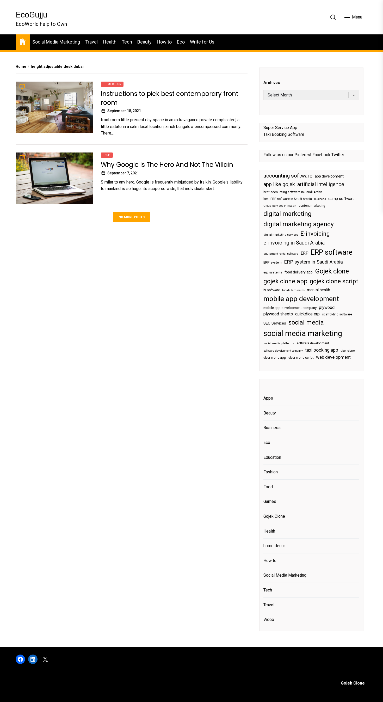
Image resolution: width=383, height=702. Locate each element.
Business (272, 427)
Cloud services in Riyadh (279, 205)
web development (333, 357)
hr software (271, 290)
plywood (327, 307)
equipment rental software (280, 253)
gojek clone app (285, 281)
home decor (112, 84)
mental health (318, 290)
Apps (268, 398)
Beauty (144, 42)
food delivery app (299, 272)
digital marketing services (280, 234)
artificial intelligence (320, 184)
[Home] (23, 41)
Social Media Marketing (56, 42)
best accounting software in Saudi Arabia (293, 192)
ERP (304, 253)
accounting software (287, 176)
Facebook (321, 154)
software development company (283, 350)
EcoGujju (31, 15)
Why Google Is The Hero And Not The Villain (167, 164)
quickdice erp (307, 314)
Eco (181, 42)
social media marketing (302, 333)
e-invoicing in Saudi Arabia (294, 243)
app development (329, 176)
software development (312, 343)
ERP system (272, 262)
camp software (341, 199)
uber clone (348, 350)
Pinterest (302, 154)
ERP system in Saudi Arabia (313, 262)
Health (109, 42)
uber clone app (274, 357)
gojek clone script (334, 281)
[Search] (332, 17)
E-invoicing (315, 233)
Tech (127, 42)
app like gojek (279, 184)
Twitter (337, 154)
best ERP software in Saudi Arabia (287, 199)
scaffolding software (337, 314)
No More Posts (132, 217)
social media (306, 322)
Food (268, 486)
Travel (91, 42)
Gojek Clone (274, 516)
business (320, 199)
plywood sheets (278, 314)
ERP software (332, 252)
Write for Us (202, 42)
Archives (271, 82)
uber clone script (301, 357)
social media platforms (278, 343)
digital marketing (287, 213)
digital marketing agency (298, 224)
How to (164, 42)
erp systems (272, 272)
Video (268, 619)
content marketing (312, 205)
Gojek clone (332, 271)
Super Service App (280, 127)
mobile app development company (290, 308)
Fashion (270, 471)
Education (272, 457)
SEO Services (274, 323)
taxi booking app (321, 350)
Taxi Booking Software (283, 134)
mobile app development (301, 299)
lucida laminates (293, 290)
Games (269, 501)
